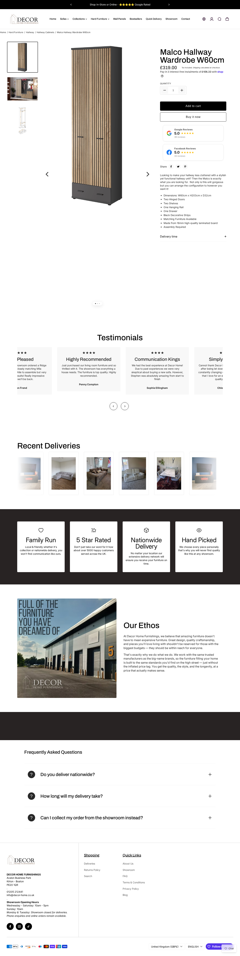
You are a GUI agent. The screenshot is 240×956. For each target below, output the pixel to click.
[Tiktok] (28, 926)
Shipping (196, 68)
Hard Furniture (16, 32)
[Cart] (227, 19)
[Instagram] (19, 926)
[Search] (219, 19)
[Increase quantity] (181, 90)
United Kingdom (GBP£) (165, 946)
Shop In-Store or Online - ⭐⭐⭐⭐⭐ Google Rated (120, 4)
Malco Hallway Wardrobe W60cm (192, 56)
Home (3, 32)
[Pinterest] (185, 166)
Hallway (30, 32)
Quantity (165, 83)
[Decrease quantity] (164, 90)
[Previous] (71, 4)
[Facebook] (171, 166)
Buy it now (193, 116)
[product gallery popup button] (146, 50)
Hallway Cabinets (45, 32)
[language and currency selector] (203, 19)
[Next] (169, 4)
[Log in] (211, 19)
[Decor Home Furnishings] (27, 19)
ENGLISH (193, 946)
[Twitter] (178, 166)
